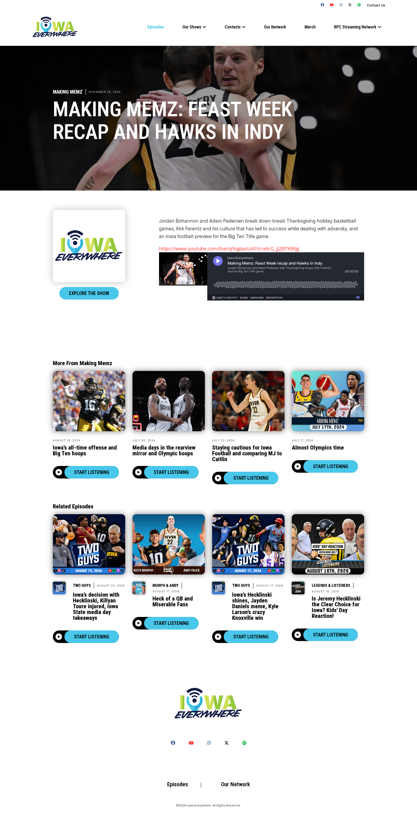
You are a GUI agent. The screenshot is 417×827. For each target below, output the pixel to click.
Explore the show (89, 293)
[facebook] (322, 5)
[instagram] (341, 5)
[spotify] (359, 5)
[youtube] (332, 5)
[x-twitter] (350, 5)
